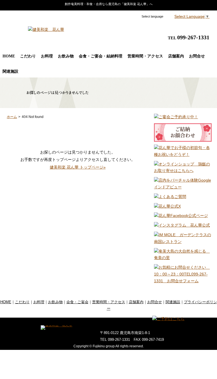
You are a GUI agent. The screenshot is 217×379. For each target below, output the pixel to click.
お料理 (47, 56)
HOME (9, 56)
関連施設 (10, 71)
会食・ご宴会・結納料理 (100, 56)
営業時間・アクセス (145, 56)
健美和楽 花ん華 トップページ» (78, 167)
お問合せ (197, 56)
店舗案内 (176, 56)
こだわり (28, 56)
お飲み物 (66, 56)
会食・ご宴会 (77, 302)
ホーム (12, 117)
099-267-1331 (193, 37)
